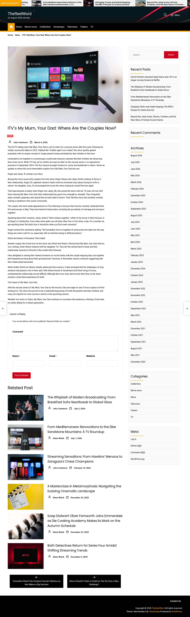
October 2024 (137, 275)
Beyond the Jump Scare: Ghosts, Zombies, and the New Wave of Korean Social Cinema (137, 3)
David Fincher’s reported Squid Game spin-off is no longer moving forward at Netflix (154, 78)
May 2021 (135, 355)
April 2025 (135, 242)
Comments (138, 452)
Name (16, 356)
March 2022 (136, 322)
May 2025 (135, 235)
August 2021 (136, 348)
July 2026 (135, 162)
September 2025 (138, 209)
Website (90, 356)
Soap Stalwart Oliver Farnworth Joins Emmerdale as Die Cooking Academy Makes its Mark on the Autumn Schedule (85, 521)
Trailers (84, 26)
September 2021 (138, 342)
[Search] (165, 15)
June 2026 (135, 169)
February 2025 (137, 255)
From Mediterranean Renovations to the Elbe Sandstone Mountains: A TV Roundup (34, 3)
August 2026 (136, 155)
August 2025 (136, 215)
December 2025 (138, 195)
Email (53, 356)
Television (72, 26)
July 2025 (135, 222)
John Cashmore (20, 142)
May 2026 (135, 175)
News (19, 26)
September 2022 (138, 308)
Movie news (31, 26)
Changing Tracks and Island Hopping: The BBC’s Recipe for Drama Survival (85, 3)
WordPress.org (137, 459)
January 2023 (137, 282)
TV (91, 26)
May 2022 (135, 315)
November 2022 (138, 295)
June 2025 (135, 229)
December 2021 (138, 328)
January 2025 (137, 262)
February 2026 (137, 189)
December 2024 (138, 268)
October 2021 (137, 335)
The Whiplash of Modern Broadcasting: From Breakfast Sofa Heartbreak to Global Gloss (151, 88)
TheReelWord (20, 13)
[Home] (11, 26)
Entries (136, 446)
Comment (17, 331)
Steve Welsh (58, 438)
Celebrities (45, 26)
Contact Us (175, 601)
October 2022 (137, 302)
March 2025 (136, 249)
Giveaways (58, 26)
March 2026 (136, 182)
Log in (133, 439)
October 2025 (137, 202)
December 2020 (138, 362)
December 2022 (138, 288)
